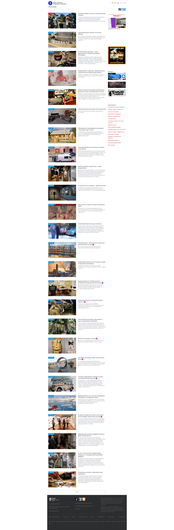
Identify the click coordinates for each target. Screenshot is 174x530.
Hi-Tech (92, 516)
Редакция (77, 508)
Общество (113, 521)
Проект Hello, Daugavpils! (114, 114)
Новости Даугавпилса (54, 516)
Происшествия (83, 521)
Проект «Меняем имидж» (114, 127)
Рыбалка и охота (83, 516)
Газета (50, 523)
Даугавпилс (61, 521)
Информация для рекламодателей (84, 506)
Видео (97, 521)
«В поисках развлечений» (114, 142)
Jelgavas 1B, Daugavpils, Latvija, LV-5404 (59, 506)
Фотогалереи (111, 516)
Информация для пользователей (83, 503)
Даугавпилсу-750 (53, 521)
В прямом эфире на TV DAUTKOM (116, 129)
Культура (93, 521)
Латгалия (66, 521)
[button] (125, 2)
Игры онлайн (111, 145)
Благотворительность (113, 140)
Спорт (88, 521)
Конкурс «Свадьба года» (114, 116)
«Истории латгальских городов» (116, 107)
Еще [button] (77, 492)
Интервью (102, 521)
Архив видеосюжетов (113, 134)
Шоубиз (119, 521)
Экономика (108, 521)
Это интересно (121, 516)
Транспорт (65, 516)
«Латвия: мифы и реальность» (115, 109)
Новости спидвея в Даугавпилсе (116, 131)
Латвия (71, 521)
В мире (73, 516)
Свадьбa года (101, 516)
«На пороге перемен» (113, 111)
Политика (76, 521)
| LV (123, 2)
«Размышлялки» (112, 118)
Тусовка (123, 521)
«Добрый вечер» (112, 125)
